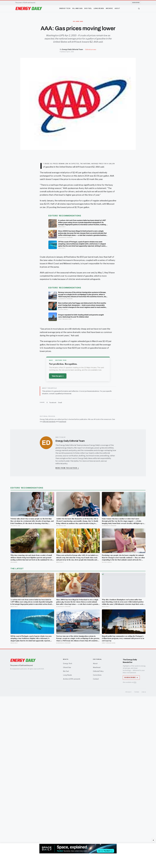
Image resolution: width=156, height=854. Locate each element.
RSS (135, 682)
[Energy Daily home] (28, 9)
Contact (96, 679)
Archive (109, 8)
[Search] (139, 8)
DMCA (144, 692)
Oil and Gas (77, 8)
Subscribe (136, 2)
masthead (62, 421)
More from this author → (67, 468)
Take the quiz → (58, 376)
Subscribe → (131, 677)
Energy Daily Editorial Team (72, 49)
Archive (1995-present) (71, 679)
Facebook (52, 402)
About (117, 8)
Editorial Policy (98, 671)
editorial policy (61, 464)
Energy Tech (64, 8)
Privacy (128, 692)
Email (60, 402)
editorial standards (49, 421)
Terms (136, 692)
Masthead (96, 667)
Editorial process (90, 49)
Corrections (97, 675)
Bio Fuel (88, 8)
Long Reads (99, 8)
